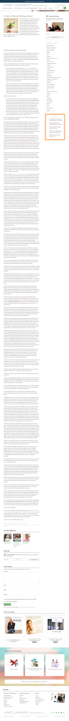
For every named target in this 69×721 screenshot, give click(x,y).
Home (36, 695)
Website (5, 594)
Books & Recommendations (31, 8)
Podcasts (48, 103)
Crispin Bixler (41, 716)
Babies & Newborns (50, 45)
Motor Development (51, 84)
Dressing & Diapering (51, 70)
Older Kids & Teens (50, 50)
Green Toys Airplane (14, 669)
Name (5, 585)
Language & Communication (52, 79)
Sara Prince (47, 716)
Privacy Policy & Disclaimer (25, 716)
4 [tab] (36, 678)
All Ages (48, 52)
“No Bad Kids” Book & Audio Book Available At (55, 639)
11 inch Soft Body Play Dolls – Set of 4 (55, 669)
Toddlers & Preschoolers (12, 524)
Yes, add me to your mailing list (10, 601)
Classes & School (50, 61)
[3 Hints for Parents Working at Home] (11, 25)
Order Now (42, 1)
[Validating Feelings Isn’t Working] (26, 538)
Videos (47, 105)
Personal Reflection (50, 87)
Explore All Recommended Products (34, 681)
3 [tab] (34, 678)
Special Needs (49, 100)
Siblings (48, 94)
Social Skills (49, 98)
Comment (6, 571)
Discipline (49, 68)
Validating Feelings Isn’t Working (26, 543)
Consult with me (38, 701)
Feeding (48, 73)
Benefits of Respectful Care (52, 58)
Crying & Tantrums (24, 524)
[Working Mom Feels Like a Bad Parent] (8, 538)
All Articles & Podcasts (8, 706)
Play (48, 89)
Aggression (49, 56)
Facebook (48, 20)
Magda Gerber (13, 251)
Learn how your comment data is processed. (26, 607)
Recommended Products (39, 700)
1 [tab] (31, 678)
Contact (51, 8)
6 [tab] (39, 678)
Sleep (48, 96)
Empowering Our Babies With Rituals (19, 174)
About (45, 8)
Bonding (48, 60)
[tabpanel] (14, 665)
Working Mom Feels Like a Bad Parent (7, 543)
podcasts (30, 524)
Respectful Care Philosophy (52, 91)
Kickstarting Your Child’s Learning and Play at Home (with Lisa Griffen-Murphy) (16, 544)
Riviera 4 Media (62, 716)
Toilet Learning (49, 101)
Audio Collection (19, 8)
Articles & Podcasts (8, 8)
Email (5, 589)
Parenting (5, 524)
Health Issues (49, 75)
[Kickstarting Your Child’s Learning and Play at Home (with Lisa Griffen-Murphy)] (17, 538)
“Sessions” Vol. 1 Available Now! (13, 640)
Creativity (49, 65)
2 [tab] (32, 678)
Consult (41, 8)
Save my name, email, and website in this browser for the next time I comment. (20, 599)
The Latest (37, 697)
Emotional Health (50, 72)
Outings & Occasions (51, 86)
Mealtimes (49, 82)
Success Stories (49, 108)
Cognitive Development (51, 63)
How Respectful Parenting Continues (54, 77)
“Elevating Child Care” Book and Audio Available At (34, 639)
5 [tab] (37, 678)
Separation (34, 524)
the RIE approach (26, 68)
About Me (37, 703)
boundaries (19, 524)
